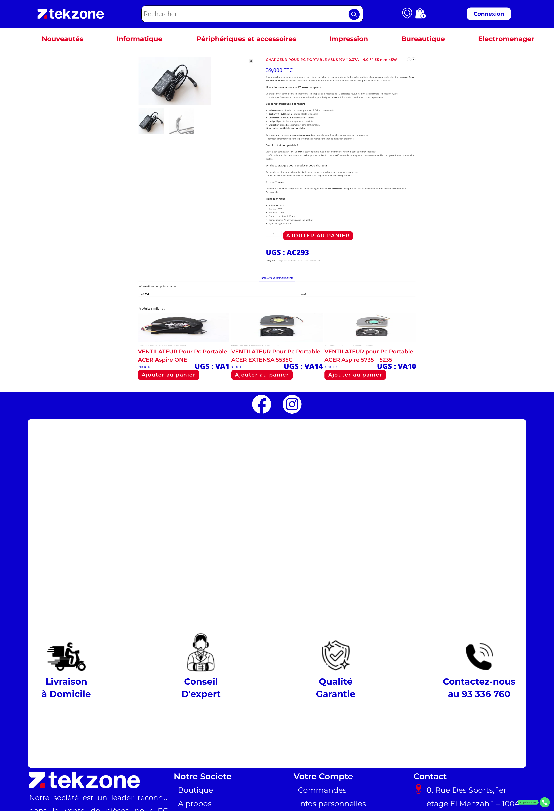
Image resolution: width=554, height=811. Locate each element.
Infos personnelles (332, 803)
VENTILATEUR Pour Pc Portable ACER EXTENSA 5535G (275, 355)
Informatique (314, 260)
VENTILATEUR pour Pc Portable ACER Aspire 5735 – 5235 (368, 355)
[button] (251, 61)
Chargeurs (281, 260)
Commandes (322, 790)
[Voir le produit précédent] (409, 59)
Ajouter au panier (318, 236)
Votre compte (323, 776)
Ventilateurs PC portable (177, 345)
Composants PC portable (297, 260)
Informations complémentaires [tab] (277, 278)
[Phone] (545, 802)
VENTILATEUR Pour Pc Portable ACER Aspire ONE (182, 355)
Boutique (195, 790)
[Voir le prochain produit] (413, 59)
